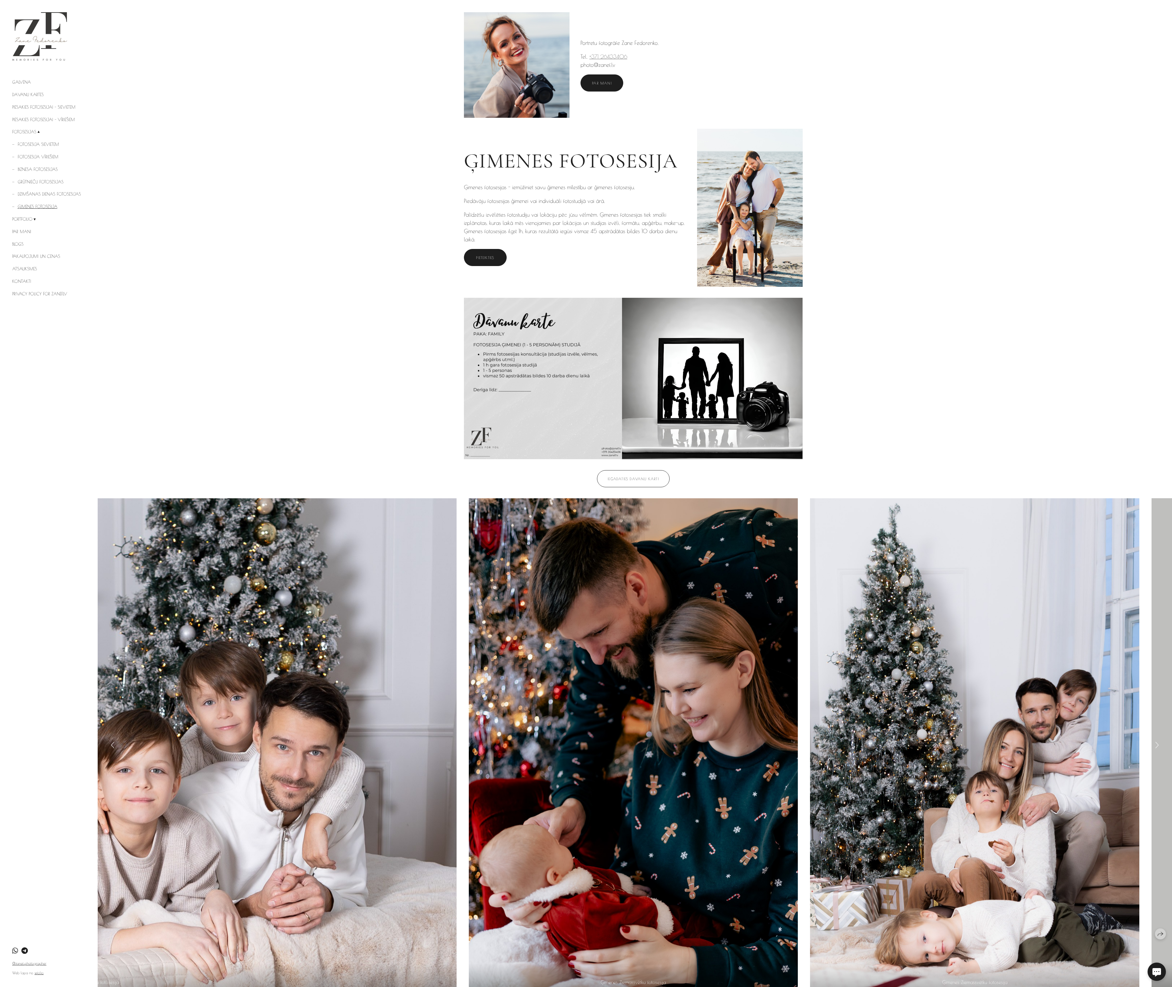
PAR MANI (602, 83)
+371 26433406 (608, 56)
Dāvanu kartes (28, 94)
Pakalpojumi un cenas (36, 256)
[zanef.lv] (39, 36)
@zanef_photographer (29, 963)
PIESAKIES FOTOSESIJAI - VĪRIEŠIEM (43, 119)
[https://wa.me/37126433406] (15, 951)
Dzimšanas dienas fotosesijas (49, 194)
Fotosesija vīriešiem (38, 156)
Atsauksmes (24, 268)
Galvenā (21, 82)
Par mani (21, 231)
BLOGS (18, 244)
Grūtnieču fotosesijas (40, 181)
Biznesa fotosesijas (38, 169)
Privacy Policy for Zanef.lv (39, 293)
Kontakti (21, 281)
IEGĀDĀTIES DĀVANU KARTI (633, 479)
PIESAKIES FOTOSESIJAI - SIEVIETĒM (43, 107)
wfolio (39, 973)
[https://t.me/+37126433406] (24, 951)
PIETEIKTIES (485, 257)
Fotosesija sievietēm (38, 144)
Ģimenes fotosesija (37, 206)
